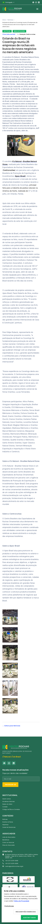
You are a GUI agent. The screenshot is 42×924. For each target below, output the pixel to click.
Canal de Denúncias (8, 827)
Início (4, 20)
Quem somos (6, 799)
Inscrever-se (10, 785)
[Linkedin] (39, 2)
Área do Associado (8, 845)
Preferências (9, 906)
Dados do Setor (7, 804)
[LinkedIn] (13, 763)
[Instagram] (36, 2)
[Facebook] (33, 2)
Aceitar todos (29, 917)
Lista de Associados (8, 837)
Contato (5, 807)
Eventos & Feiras (7, 822)
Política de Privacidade (21, 901)
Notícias (10, 20)
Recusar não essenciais (26, 912)
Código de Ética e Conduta (11, 809)
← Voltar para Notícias (11, 726)
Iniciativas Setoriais (8, 801)
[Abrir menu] (37, 9)
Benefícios (5, 840)
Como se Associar (8, 842)
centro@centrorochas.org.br (14, 866)
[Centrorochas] (12, 9)
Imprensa (5, 824)
